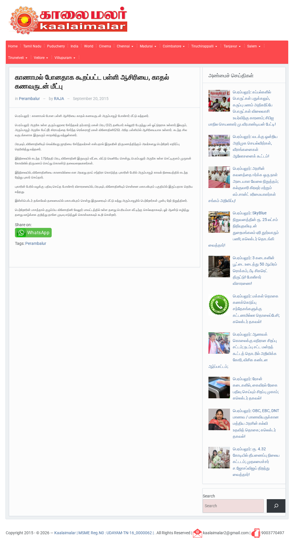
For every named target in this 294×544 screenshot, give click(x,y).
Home (13, 46)
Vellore (38, 59)
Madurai (145, 47)
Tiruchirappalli (201, 47)
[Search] (276, 506)
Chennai (122, 47)
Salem (251, 47)
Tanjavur (229, 47)
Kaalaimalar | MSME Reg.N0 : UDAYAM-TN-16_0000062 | (104, 532)
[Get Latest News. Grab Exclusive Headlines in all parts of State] (68, 20)
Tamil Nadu (32, 46)
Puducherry (56, 46)
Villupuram (62, 59)
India (74, 46)
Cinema (105, 46)
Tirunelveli (15, 59)
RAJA (59, 98)
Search (209, 496)
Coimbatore (170, 47)
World (88, 46)
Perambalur (29, 98)
